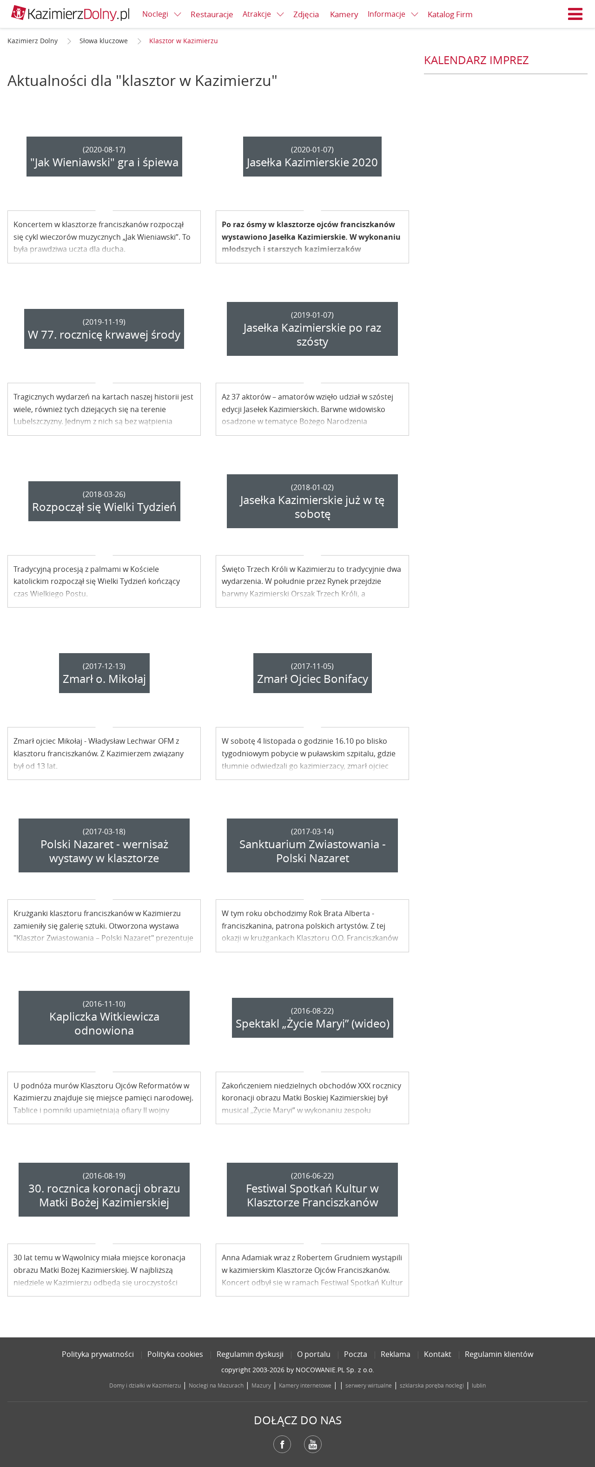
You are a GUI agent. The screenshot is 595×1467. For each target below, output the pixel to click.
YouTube (313, 1444)
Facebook (282, 1444)
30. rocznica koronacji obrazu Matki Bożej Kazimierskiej (104, 1195)
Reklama (395, 1354)
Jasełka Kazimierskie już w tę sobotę (312, 506)
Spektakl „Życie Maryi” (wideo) (313, 1023)
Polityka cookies (175, 1354)
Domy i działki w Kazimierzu (145, 1385)
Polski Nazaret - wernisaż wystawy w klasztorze (104, 851)
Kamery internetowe (305, 1385)
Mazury (261, 1385)
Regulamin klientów (499, 1354)
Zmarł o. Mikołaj (104, 678)
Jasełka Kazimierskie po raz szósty (312, 334)
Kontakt (437, 1354)
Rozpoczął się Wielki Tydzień (104, 506)
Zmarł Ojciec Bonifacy (312, 678)
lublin (479, 1385)
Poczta (355, 1354)
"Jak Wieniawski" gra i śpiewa (104, 162)
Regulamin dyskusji (250, 1354)
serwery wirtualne (368, 1385)
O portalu (314, 1354)
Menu (575, 14)
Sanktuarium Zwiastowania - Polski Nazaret (312, 851)
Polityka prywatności (98, 1354)
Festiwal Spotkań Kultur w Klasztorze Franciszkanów (312, 1195)
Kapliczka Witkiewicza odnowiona (104, 1023)
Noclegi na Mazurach (216, 1385)
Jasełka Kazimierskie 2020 (312, 162)
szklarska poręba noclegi (432, 1385)
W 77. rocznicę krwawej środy (104, 334)
